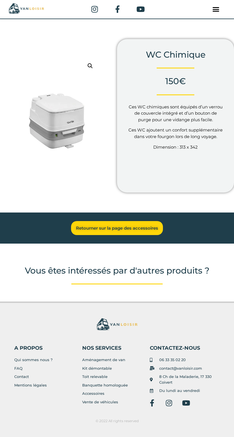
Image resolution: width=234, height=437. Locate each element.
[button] (216, 9)
